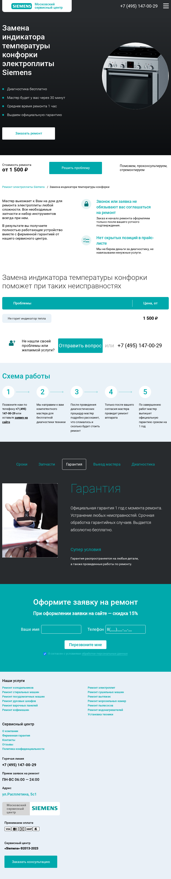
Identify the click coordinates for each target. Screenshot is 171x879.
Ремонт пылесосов (100, 705)
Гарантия (74, 464)
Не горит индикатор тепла (27, 318)
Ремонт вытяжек (99, 696)
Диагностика (143, 464)
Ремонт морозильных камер (107, 701)
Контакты (8, 740)
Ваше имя (30, 629)
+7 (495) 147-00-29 (139, 6)
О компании (10, 731)
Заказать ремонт (28, 133)
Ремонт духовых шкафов (19, 701)
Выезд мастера (106, 464)
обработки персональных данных (105, 653)
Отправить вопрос (80, 345)
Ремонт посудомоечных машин (23, 696)
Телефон (96, 629)
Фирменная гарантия (16, 735)
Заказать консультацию (31, 862)
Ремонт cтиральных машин (20, 692)
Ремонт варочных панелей (20, 705)
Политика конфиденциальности (23, 749)
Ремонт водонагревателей (105, 710)
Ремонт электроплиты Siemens (23, 187)
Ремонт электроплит (101, 687)
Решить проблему (76, 168)
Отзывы (7, 744)
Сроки (21, 464)
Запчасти (47, 464)
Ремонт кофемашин (15, 710)
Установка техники (100, 714)
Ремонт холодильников (17, 687)
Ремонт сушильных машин (106, 692)
